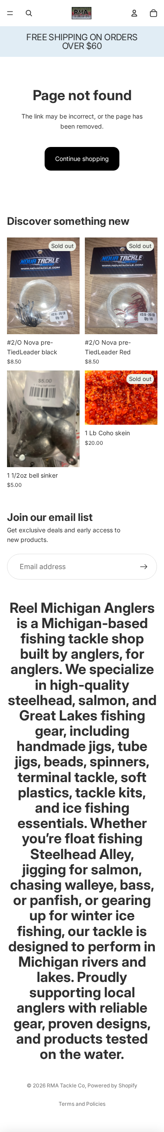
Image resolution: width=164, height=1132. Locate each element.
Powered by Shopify (112, 1085)
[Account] (134, 13)
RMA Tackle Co (66, 1085)
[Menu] (10, 13)
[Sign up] (144, 567)
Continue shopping (82, 158)
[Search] (28, 13)
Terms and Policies (82, 1104)
